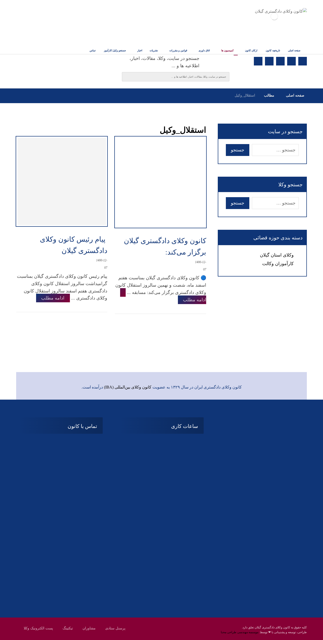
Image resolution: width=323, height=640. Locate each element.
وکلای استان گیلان (277, 255)
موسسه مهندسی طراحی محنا (239, 632)
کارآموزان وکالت (278, 263)
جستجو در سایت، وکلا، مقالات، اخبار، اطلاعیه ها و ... (164, 62)
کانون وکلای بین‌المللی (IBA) (127, 387)
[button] (302, 61)
